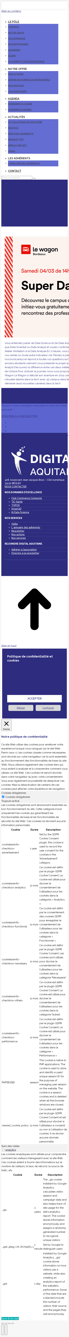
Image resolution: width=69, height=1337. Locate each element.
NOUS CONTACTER (15, 486)
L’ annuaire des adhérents (25, 527)
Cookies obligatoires (17, 796)
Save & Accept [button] (10, 1318)
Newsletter (17, 531)
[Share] (6, 1323)
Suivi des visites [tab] (10, 1146)
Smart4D (16, 508)
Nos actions (18, 534)
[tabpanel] (34, 973)
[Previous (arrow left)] (2, 1330)
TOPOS (15, 505)
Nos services (18, 538)
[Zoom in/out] (12, 1323)
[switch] (3, 1150)
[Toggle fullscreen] (9, 1323)
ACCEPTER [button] (34, 698)
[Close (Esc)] (2, 1323)
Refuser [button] (21, 708)
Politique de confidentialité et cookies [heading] (30, 658)
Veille (14, 524)
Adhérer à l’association (24, 549)
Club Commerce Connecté (26, 498)
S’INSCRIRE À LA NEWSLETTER (19, 416)
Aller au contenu (11, 11)
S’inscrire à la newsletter (25, 553)
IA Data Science (20, 512)
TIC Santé (17, 501)
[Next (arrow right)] (6, 1330)
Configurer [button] (48, 708)
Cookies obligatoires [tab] (13, 792)
